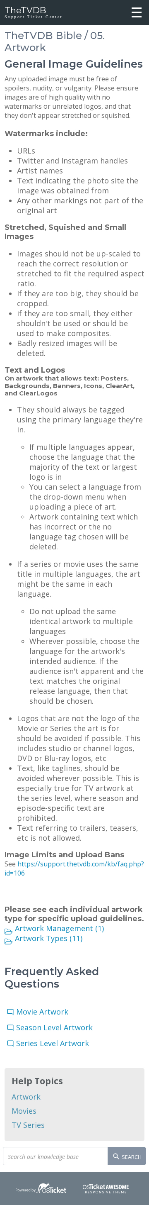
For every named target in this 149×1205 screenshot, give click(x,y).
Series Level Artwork (54, 1043)
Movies (24, 1111)
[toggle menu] (136, 12)
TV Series (28, 1125)
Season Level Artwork (56, 1027)
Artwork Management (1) (59, 928)
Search (131, 1157)
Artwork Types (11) (48, 938)
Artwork (26, 1097)
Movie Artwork (44, 1012)
